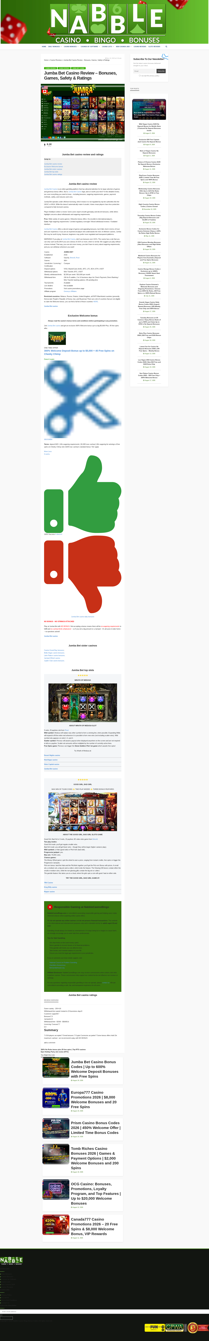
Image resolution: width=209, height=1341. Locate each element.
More (46, 451)
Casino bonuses (70, 46)
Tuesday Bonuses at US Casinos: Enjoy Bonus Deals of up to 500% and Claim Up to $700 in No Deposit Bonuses (149, 321)
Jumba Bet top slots (51, 172)
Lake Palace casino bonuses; (54, 655)
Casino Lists (5, 1282)
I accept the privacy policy (150, 76)
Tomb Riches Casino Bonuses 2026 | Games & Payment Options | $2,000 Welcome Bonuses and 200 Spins (95, 1158)
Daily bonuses (54, 46)
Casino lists (107, 46)
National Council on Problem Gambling (63, 962)
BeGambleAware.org (57, 968)
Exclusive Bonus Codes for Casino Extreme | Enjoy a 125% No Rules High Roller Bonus (149, 231)
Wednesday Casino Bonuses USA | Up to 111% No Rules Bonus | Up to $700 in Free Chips (149, 192)
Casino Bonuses (7, 1277)
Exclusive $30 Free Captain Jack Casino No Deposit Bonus (149, 141)
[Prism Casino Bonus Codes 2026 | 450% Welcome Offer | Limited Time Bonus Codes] (55, 1128)
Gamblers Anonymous (58, 965)
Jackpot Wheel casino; (52, 658)
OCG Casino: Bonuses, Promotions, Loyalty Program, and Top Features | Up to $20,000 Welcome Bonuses (96, 1193)
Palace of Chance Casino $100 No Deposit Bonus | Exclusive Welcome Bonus (149, 164)
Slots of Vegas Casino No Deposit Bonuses (149, 152)
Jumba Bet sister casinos (53, 169)
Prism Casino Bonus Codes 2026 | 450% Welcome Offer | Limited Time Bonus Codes (96, 1128)
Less (50, 451)
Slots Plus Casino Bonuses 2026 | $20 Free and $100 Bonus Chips (149, 335)
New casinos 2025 (123, 46)
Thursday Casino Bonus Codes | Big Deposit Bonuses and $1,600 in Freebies (149, 218)
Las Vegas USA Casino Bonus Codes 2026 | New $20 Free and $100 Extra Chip (149, 362)
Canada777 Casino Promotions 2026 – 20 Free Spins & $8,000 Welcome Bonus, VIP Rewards (94, 1226)
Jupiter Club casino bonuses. (54, 661)
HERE (95, 301)
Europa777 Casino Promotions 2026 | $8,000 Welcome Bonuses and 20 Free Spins (94, 1099)
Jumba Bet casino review (53, 164)
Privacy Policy (6, 1295)
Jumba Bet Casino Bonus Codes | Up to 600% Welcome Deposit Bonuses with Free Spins (94, 1069)
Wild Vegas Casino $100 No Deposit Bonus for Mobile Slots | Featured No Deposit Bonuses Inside (149, 127)
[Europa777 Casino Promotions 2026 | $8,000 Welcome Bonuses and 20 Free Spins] (55, 1098)
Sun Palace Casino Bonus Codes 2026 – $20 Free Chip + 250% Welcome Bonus (149, 375)
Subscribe (6, 1318)
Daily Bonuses (6, 1274)
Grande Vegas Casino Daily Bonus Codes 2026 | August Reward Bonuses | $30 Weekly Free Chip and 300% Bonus (149, 305)
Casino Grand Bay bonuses (54, 650)
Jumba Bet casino (78, 68)
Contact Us (5, 1303)
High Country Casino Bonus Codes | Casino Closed (149, 205)
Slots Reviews (154, 46)
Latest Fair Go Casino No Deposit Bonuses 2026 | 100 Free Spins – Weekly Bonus (149, 349)
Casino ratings (64, 68)
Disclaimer (5, 1297)
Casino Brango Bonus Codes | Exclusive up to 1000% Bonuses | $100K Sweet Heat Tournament (149, 272)
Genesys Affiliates (70, 291)
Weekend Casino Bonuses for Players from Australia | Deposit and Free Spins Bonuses (149, 258)
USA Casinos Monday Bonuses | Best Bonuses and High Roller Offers (149, 244)
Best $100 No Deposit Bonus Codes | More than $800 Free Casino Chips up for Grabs (149, 115)
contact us (106, 983)
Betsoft (72, 258)
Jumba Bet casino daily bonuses (82, 617)
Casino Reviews (140, 46)
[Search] (166, 46)
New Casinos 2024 (8, 1284)
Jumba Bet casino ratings (53, 174)
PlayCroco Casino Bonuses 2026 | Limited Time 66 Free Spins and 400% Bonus (149, 178)
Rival (77, 258)
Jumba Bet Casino (50, 189)
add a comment (49, 1043)
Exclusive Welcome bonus (53, 166)
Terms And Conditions (9, 1300)
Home (44, 46)
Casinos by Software (89, 46)
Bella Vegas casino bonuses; (54, 653)
